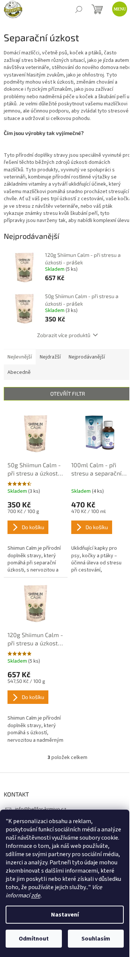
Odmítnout (34, 938)
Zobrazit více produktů (63, 335)
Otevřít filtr (67, 393)
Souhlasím (95, 938)
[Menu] (118, 7)
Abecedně (19, 372)
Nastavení (65, 914)
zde (35, 895)
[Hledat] (78, 9)
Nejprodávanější (87, 357)
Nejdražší (50, 357)
